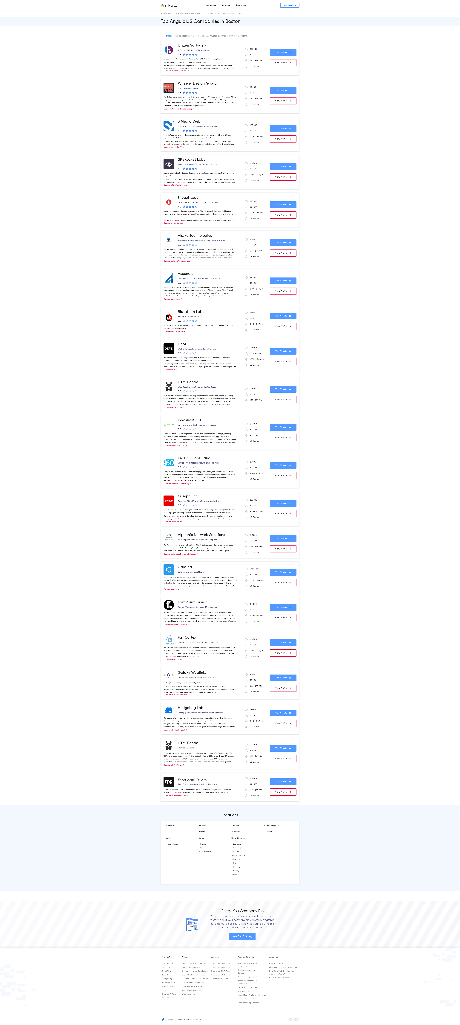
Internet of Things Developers (195, 979)
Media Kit (166, 967)
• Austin (235, 875)
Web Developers (187, 13)
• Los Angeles (238, 844)
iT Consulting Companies (193, 982)
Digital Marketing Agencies (193, 975)
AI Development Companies (194, 963)
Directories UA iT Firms (220, 975)
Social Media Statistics (279, 978)
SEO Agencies (244, 991)
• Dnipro (202, 844)
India (168, 838)
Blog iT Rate (167, 971)
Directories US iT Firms (220, 963)
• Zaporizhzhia (205, 852)
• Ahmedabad (172, 844)
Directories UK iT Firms (220, 967)
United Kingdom (271, 826)
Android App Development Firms (251, 999)
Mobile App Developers (192, 986)
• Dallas (235, 863)
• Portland (236, 859)
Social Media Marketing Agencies (252, 995)
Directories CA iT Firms (220, 971)
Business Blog (168, 986)
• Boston (235, 852)
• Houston (236, 867)
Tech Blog (166, 975)
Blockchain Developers (192, 967)
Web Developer (188, 994)
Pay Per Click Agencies (247, 987)
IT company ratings (169, 13)
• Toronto (236, 831)
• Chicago (236, 871)
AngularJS (201, 13)
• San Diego (237, 848)
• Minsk (202, 831)
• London (268, 831)
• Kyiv (201, 848)
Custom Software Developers (195, 971)
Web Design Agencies (191, 990)
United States (214, 13)
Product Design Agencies (248, 977)
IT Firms (165, 990)
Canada (235, 826)
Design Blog (167, 979)
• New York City (238, 855)
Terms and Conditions (186, 1019)
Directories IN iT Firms (220, 979)
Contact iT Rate (276, 963)
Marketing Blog (168, 982)
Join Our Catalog (242, 936)
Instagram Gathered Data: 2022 (283, 967)
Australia (170, 826)
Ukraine (202, 838)
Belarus (202, 826)
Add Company (168, 963)
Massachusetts (229, 13)
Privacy (198, 1019)
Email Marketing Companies (250, 1003)
